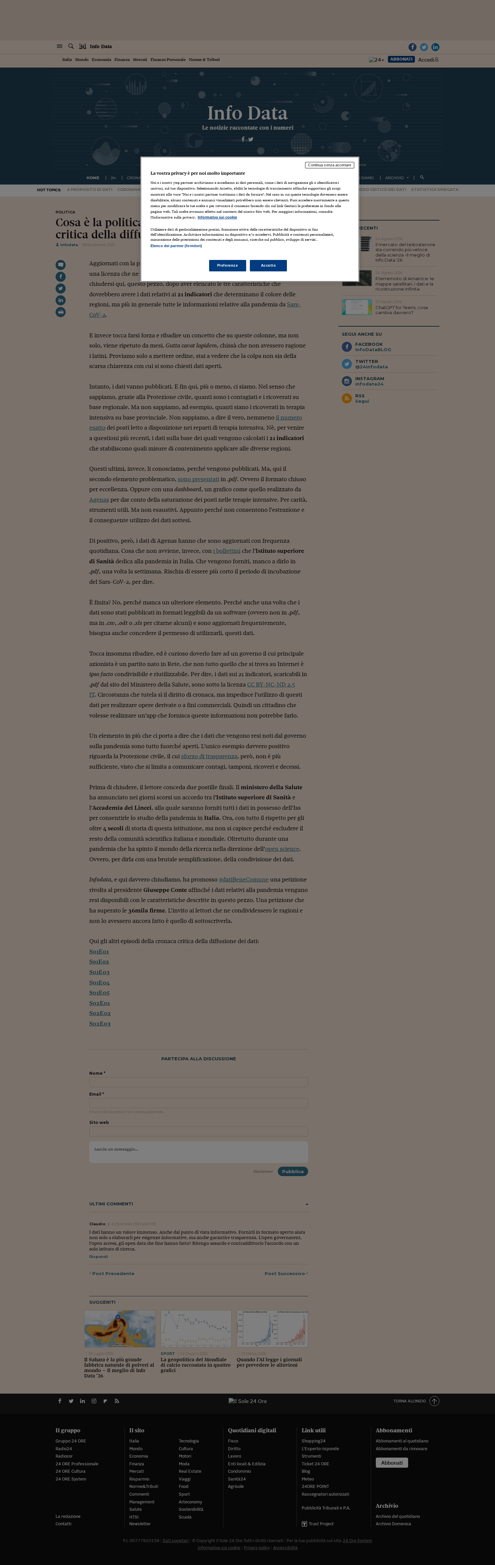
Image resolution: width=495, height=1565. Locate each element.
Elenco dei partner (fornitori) (176, 246)
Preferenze (227, 265)
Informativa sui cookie (217, 217)
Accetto (268, 265)
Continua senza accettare (329, 165)
